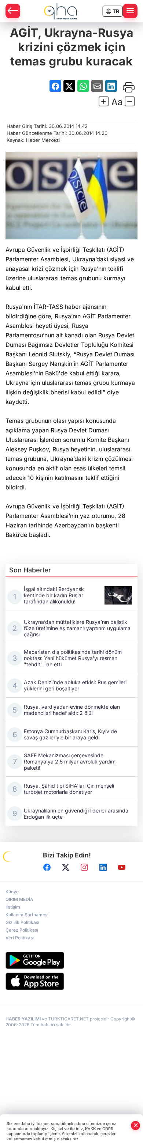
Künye (12, 891)
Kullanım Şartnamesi (27, 914)
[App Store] (72, 981)
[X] (65, 867)
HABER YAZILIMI (23, 1019)
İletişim (13, 907)
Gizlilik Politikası (22, 922)
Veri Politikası (20, 937)
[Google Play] (72, 960)
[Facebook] (47, 867)
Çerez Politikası (22, 930)
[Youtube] (121, 867)
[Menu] (130, 11)
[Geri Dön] (13, 11)
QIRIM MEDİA (19, 899)
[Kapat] (135, 1125)
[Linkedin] (103, 867)
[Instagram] (84, 867)
